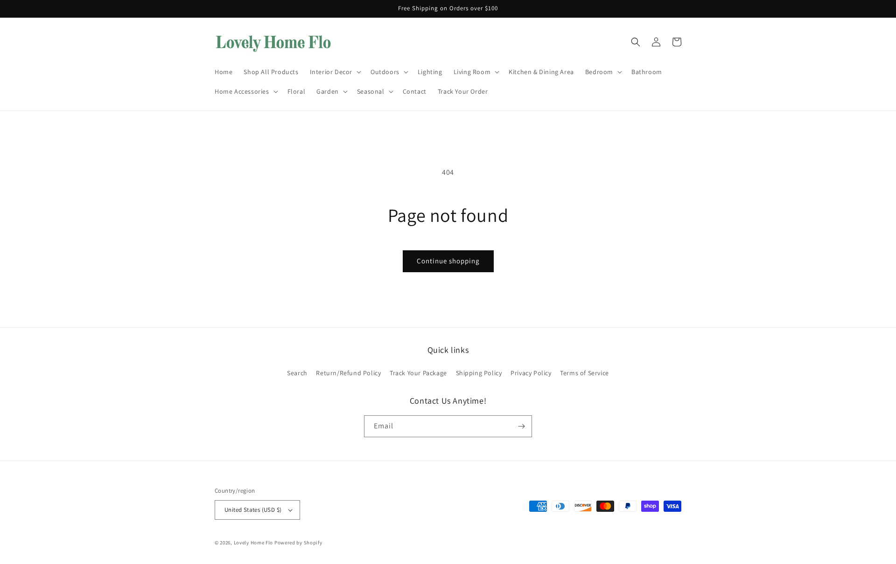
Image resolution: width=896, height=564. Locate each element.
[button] (334, 72)
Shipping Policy (479, 373)
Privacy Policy (531, 373)
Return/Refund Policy (348, 373)
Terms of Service (584, 373)
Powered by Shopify (298, 542)
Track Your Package (418, 373)
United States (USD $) (252, 510)
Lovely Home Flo (253, 542)
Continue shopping (448, 260)
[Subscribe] (521, 426)
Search (297, 373)
